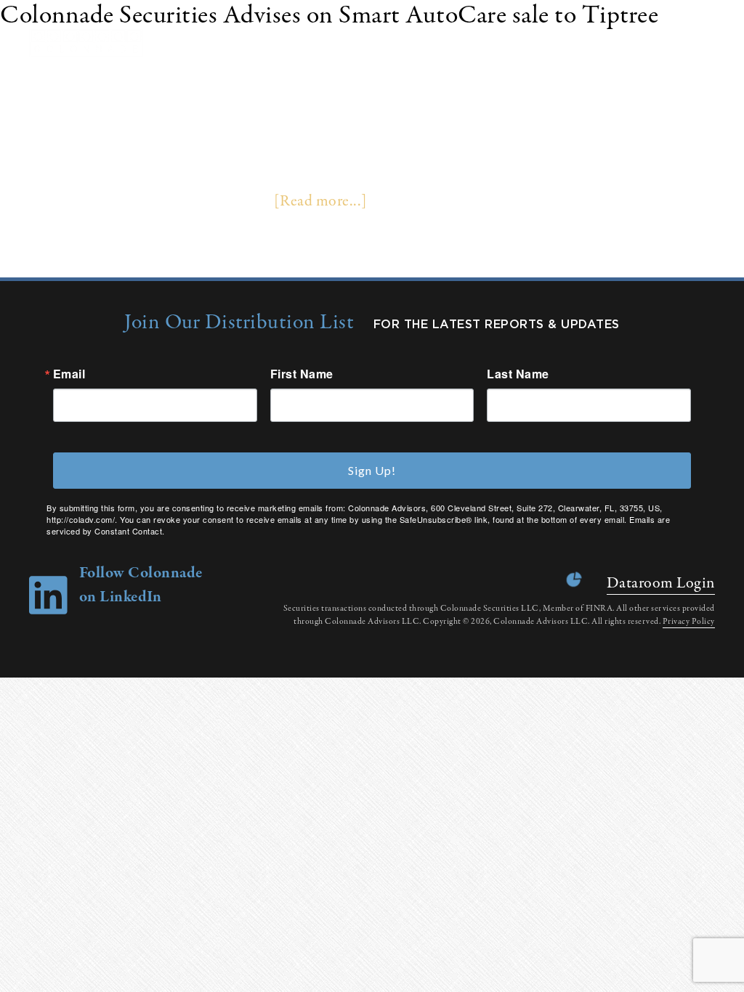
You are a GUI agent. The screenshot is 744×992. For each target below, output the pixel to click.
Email (69, 374)
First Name (301, 374)
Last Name (518, 374)
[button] (714, 43)
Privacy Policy (689, 621)
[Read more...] (321, 201)
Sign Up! (372, 470)
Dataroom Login (661, 583)
